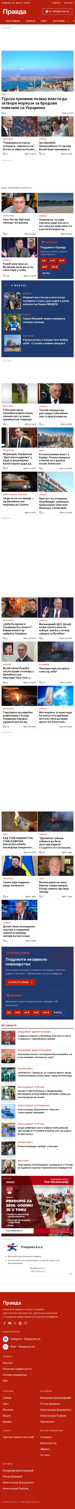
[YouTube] (10, 1323)
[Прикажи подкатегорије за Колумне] (68, 21)
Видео (7, 1415)
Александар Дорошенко (55, 1409)
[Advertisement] (37, 39)
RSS (5, 1380)
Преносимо (47, 1421)
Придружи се (61, 11)
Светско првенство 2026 (18, 1437)
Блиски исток (48, 1443)
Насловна (13, 21)
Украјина (46, 1437)
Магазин (8, 1409)
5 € (44, 260)
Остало (45, 1455)
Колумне (59, 21)
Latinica (56, 2)
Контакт (69, 2)
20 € (61, 260)
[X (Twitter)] (15, 1323)
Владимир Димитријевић (55, 1397)
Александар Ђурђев (53, 1415)
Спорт (7, 1431)
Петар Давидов (50, 1403)
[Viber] (25, 1323)
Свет (44, 21)
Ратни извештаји (51, 1431)
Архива (7, 1421)
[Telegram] (20, 1323)
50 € (44, 267)
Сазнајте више (18, 982)
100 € (54, 267)
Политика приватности (17, 1368)
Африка (45, 1449)
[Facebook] (4, 1323)
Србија (30, 21)
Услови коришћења (15, 1374)
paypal (46, 273)
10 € (52, 260)
